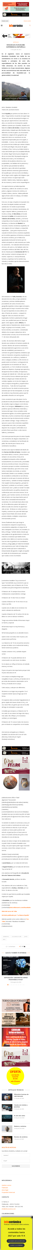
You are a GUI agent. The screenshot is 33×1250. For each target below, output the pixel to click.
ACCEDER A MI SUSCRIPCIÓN (17, 1241)
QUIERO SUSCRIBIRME (16, 1245)
